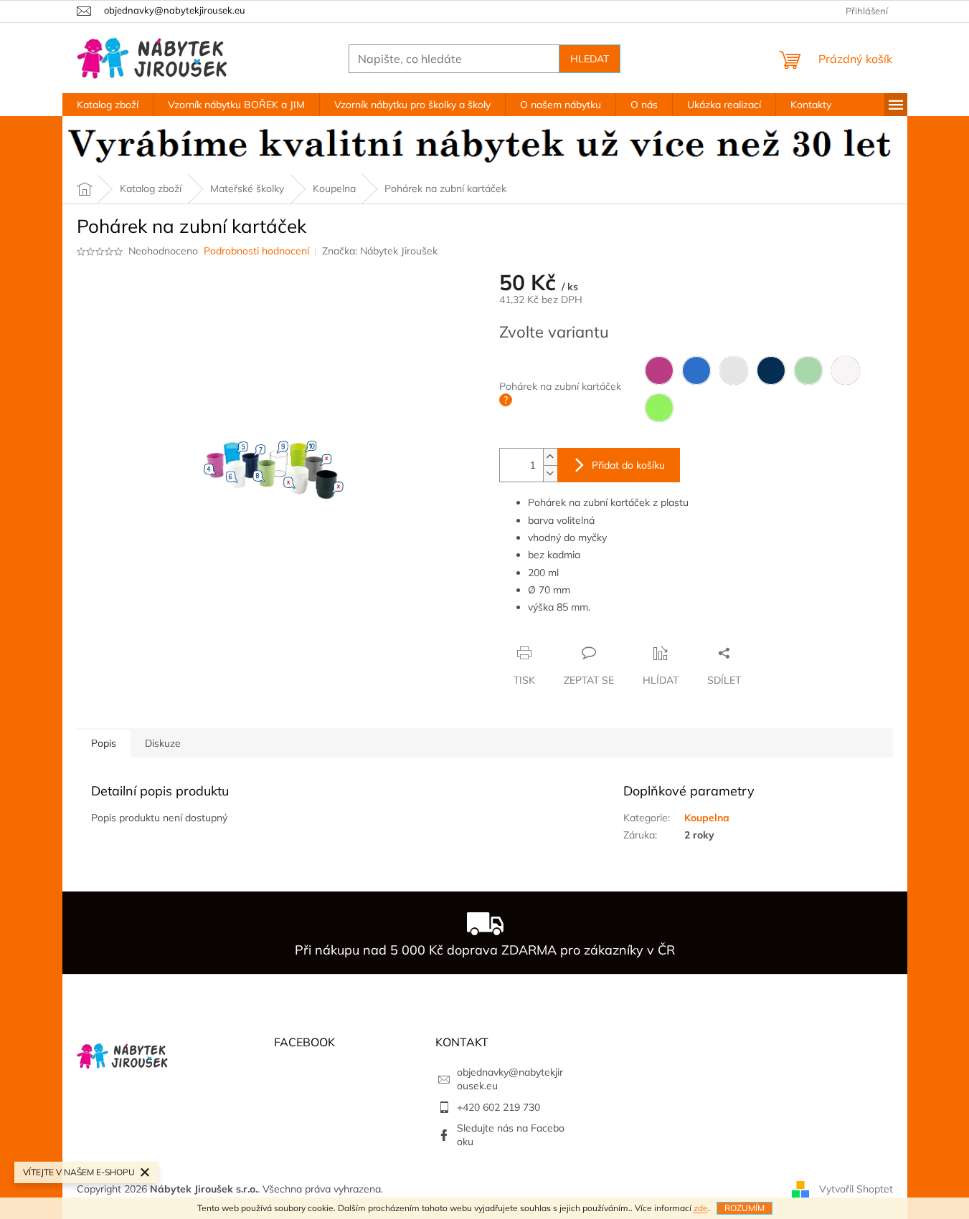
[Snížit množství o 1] (550, 473)
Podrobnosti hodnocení (256, 250)
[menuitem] (107, 104)
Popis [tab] (103, 743)
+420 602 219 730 (498, 1107)
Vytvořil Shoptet (856, 1188)
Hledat (589, 58)
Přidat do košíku (628, 465)
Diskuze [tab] (163, 743)
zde (701, 1208)
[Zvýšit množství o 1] (550, 457)
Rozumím (744, 1208)
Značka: (380, 250)
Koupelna (706, 817)
